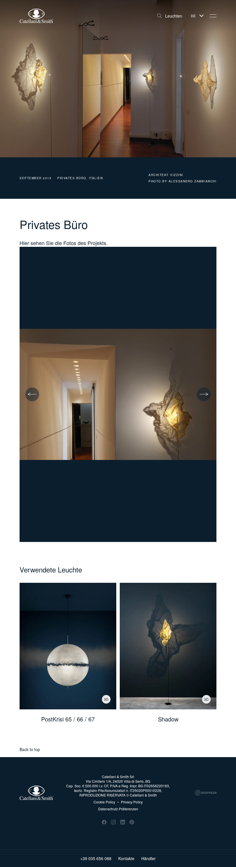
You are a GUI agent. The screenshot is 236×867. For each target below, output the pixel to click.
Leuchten (173, 16)
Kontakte (126, 858)
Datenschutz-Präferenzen (118, 808)
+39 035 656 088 (95, 858)
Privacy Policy (130, 802)
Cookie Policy (104, 802)
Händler (148, 858)
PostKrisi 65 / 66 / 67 (68, 719)
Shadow (168, 719)
